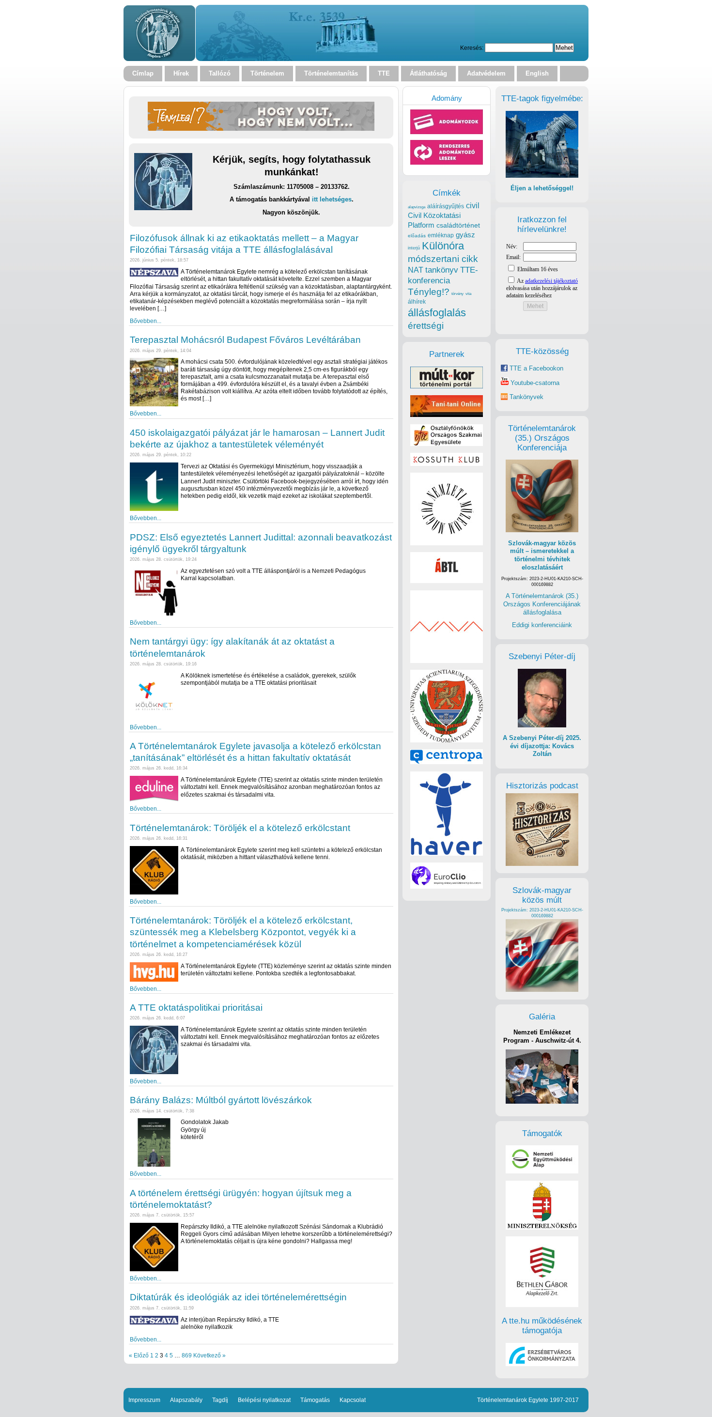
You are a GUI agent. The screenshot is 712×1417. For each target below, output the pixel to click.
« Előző (139, 1355)
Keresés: (471, 48)
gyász (465, 235)
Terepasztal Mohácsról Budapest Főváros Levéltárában (245, 340)
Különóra (443, 246)
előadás (417, 235)
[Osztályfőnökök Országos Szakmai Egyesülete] (446, 443)
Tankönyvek (526, 396)
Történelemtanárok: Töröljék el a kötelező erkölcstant (240, 828)
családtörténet (458, 225)
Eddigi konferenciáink (542, 625)
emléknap (441, 235)
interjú (414, 248)
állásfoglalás (437, 313)
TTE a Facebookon (535, 368)
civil (473, 205)
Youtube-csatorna (534, 382)
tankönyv (441, 270)
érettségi (426, 326)
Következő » (209, 1355)
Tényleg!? (428, 292)
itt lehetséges (332, 199)
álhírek (417, 301)
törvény (457, 294)
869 (187, 1355)
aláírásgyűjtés (445, 206)
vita (468, 293)
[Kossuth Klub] (446, 463)
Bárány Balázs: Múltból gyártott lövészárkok (221, 1100)
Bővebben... (145, 321)
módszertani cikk (443, 259)
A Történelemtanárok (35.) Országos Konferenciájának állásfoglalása (542, 604)
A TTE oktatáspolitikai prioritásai (196, 1007)
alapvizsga (416, 206)
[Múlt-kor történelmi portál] (446, 386)
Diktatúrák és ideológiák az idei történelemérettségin (238, 1297)
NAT (415, 270)
